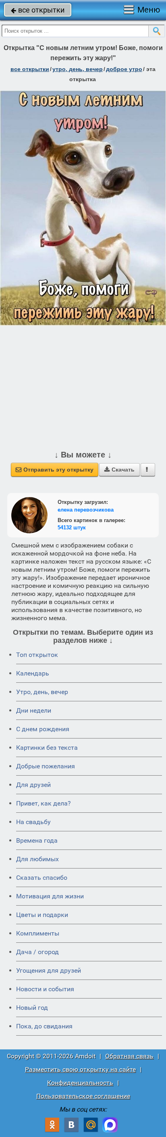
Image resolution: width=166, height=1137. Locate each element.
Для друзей (33, 785)
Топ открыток (37, 655)
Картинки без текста (47, 747)
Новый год (32, 1007)
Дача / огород (37, 952)
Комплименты (37, 933)
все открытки (37, 10)
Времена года (37, 840)
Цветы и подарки (42, 915)
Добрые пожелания (45, 766)
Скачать (119, 469)
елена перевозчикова (86, 510)
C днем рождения (42, 729)
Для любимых (37, 859)
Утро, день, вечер (42, 692)
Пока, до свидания (44, 1026)
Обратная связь (129, 1056)
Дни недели (33, 710)
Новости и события (45, 989)
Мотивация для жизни (50, 896)
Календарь (32, 673)
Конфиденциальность (80, 1083)
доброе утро (124, 69)
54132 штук (72, 527)
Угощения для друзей (48, 970)
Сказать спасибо (41, 877)
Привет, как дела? (43, 803)
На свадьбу (33, 822)
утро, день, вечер (77, 69)
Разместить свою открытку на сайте (80, 1069)
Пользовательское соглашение (83, 1096)
